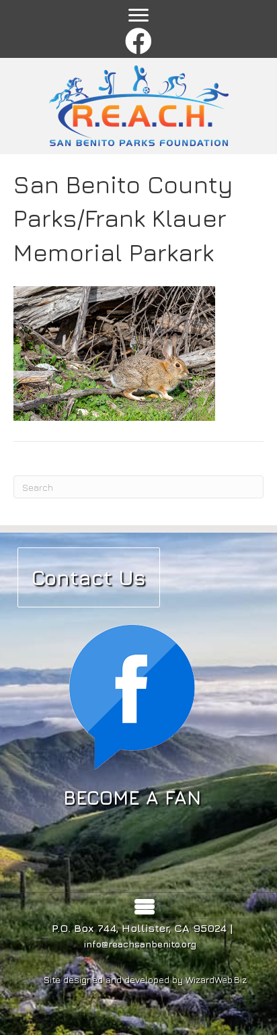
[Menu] (138, 15)
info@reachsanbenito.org (140, 943)
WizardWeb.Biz (216, 979)
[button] (139, 42)
